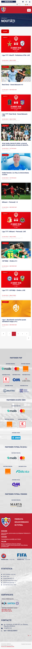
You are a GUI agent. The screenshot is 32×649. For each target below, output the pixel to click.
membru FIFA (20, 559)
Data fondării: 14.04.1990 (9, 574)
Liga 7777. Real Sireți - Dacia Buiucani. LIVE (15, 115)
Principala (4, 18)
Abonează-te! (9, 1)
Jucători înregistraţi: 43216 (10, 580)
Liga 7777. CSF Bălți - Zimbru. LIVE (13, 290)
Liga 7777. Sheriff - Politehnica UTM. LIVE (16, 55)
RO (27, 4)
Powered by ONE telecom (26, 644)
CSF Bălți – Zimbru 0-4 (9, 261)
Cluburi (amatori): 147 (8, 578)
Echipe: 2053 (6, 576)
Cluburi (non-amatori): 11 (9, 582)
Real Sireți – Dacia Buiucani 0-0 (12, 84)
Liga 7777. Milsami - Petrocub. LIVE (14, 231)
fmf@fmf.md (8, 628)
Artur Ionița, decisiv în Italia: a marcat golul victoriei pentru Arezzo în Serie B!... (15, 144)
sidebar (5, 31)
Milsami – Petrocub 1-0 (10, 202)
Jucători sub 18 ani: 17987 (10, 584)
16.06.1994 (27, 559)
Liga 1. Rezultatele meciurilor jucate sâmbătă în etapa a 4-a (14, 320)
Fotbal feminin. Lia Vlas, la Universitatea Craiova (15, 173)
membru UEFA (4, 559)
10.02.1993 (11, 559)
